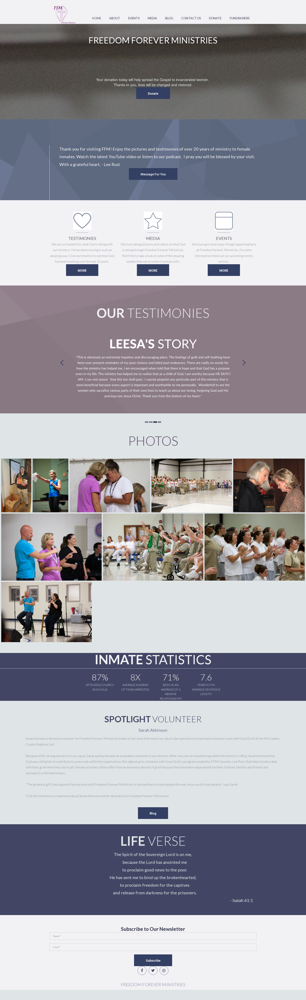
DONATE (215, 18)
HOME (96, 18)
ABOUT (114, 18)
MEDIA (152, 18)
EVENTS (134, 18)
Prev (62, 362)
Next (244, 362)
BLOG (169, 18)
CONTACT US (191, 18)
